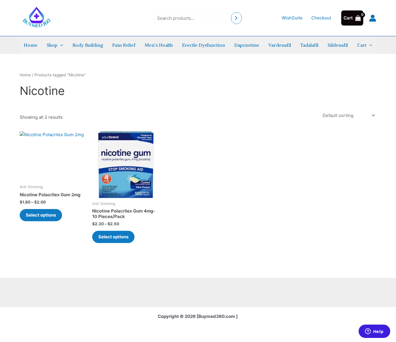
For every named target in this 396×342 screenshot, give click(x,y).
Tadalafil (309, 45)
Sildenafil (338, 45)
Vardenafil (279, 45)
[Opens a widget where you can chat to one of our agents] (374, 332)
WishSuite (292, 18)
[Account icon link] (372, 18)
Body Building (87, 45)
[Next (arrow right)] (386, 171)
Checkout (321, 18)
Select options (41, 215)
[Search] (236, 18)
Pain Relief (123, 45)
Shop (52, 45)
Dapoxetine (246, 45)
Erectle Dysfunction (203, 45)
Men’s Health (159, 45)
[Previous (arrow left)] (10, 171)
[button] (60, 45)
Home (30, 45)
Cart (361, 45)
